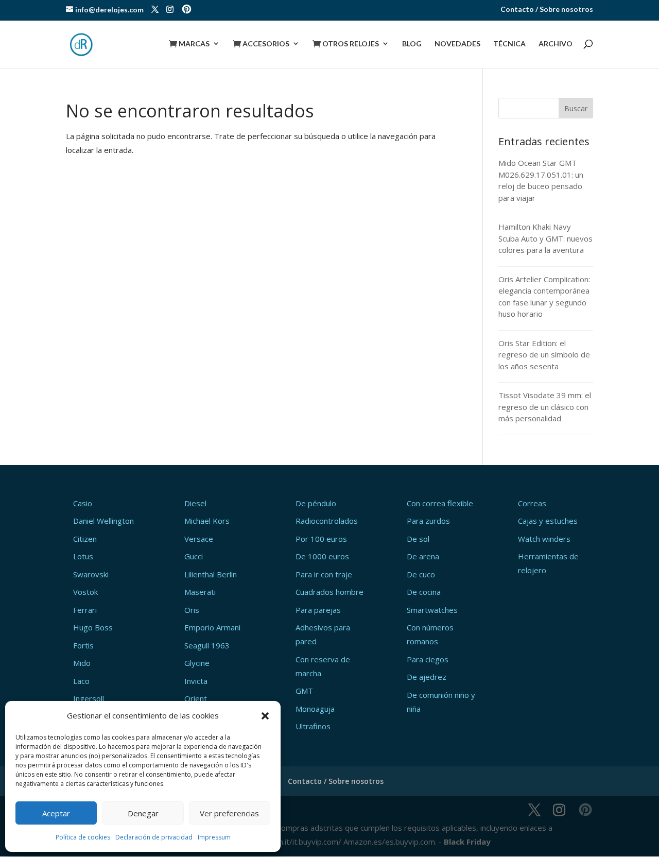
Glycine (197, 663)
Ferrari (85, 610)
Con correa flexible (440, 503)
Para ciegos (427, 659)
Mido (82, 663)
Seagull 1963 (207, 645)
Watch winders (544, 539)
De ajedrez (426, 677)
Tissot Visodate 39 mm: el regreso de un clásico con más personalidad (544, 406)
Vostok (85, 592)
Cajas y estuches (548, 521)
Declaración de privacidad (154, 837)
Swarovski (91, 574)
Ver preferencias (229, 813)
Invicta (195, 681)
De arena (423, 556)
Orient (195, 698)
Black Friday (467, 841)
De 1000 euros (322, 556)
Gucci (193, 556)
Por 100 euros (321, 539)
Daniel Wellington (103, 521)
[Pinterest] (186, 10)
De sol (418, 539)
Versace (198, 539)
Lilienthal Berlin (210, 574)
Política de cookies (83, 837)
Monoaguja (315, 709)
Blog (412, 44)
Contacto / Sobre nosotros (546, 9)
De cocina (424, 592)
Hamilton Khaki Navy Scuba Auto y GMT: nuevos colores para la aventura (545, 238)
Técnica (509, 44)
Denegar (143, 813)
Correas (532, 503)
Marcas (189, 44)
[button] (265, 716)
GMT (304, 690)
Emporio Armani (212, 627)
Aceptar (56, 813)
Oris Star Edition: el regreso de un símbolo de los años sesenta (544, 354)
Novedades (457, 44)
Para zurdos (428, 521)
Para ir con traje (324, 574)
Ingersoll (88, 698)
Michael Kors (207, 521)
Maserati (200, 592)
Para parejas (318, 610)
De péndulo (316, 503)
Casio (82, 503)
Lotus (83, 556)
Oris (191, 610)
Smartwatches (432, 610)
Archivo (556, 44)
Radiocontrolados (327, 521)
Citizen (85, 539)
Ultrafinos (313, 726)
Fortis (83, 645)
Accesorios (261, 44)
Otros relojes (346, 44)
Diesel (195, 503)
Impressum (214, 837)
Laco (81, 681)
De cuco (421, 574)
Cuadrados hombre (329, 592)
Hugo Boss (93, 627)
